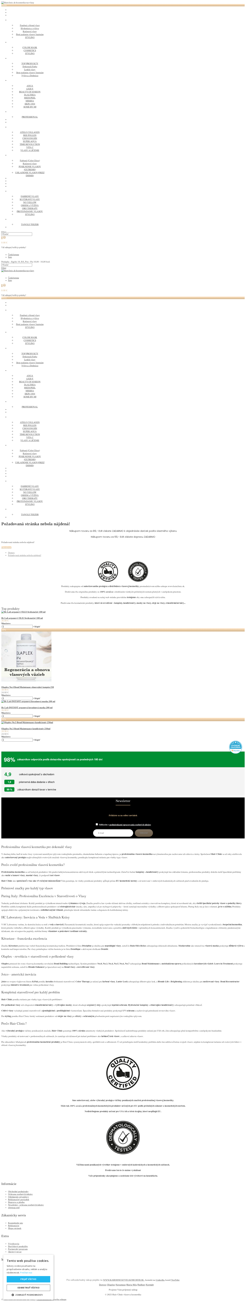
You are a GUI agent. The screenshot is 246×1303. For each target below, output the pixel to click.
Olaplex (111, 1285)
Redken (141, 1285)
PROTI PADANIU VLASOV (30, 211)
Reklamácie (13, 1225)
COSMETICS (30, 50)
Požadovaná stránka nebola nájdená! (24, 555)
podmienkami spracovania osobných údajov (130, 824)
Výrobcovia (13, 1243)
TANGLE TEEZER (30, 224)
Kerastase (121, 1285)
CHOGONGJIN (29, 138)
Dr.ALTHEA (30, 94)
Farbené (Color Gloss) (30, 160)
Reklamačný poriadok (18, 1199)
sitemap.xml (14, 1207)
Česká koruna (13, 254)
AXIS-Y (29, 88)
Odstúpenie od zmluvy (18, 1197)
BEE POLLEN (29, 135)
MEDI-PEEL (30, 97)
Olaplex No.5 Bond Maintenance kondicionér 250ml (25, 728)
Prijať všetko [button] (28, 1279)
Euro (10, 257)
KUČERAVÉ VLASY (30, 199)
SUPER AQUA (30, 141)
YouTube (175, 1280)
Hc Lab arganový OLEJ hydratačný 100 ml (22, 618)
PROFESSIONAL (30, 116)
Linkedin (160, 1280)
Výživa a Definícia (29, 75)
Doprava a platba (16, 1202)
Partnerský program (18, 1249)
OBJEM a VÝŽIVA (30, 205)
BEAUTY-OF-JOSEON (29, 91)
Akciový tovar (15, 1251)
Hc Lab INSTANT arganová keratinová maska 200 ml (27, 707)
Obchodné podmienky (18, 1191)
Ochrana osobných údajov (20, 1194)
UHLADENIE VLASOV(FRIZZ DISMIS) (30, 174)
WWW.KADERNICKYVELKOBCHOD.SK (123, 1280)
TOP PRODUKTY (29, 63)
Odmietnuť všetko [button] (28, 1287)
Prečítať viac (26, 1272)
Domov (11, 552)
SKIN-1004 (30, 103)
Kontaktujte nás (15, 1223)
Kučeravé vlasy (30, 31)
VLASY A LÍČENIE (29, 150)
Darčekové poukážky (18, 1246)
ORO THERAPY (30, 208)
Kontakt (150, 1285)
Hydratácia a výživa (30, 28)
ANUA (30, 85)
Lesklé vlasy (29, 69)
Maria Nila (131, 1285)
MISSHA (30, 100)
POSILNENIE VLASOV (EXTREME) (30, 168)
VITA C (29, 147)
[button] (28, 1294)
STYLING (30, 37)
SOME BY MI (29, 106)
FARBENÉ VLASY (30, 196)
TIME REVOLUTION (30, 144)
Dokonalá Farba (30, 66)
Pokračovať (6, 547)
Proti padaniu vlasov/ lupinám (30, 34)
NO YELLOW (29, 202)
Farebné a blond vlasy (30, 25)
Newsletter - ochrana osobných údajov (26, 1205)
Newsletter (123, 801)
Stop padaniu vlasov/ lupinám (30, 72)
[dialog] (28, 1277)
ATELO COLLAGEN (30, 132)
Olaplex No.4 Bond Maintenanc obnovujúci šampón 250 (27, 687)
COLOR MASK (29, 47)
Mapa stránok (14, 1228)
